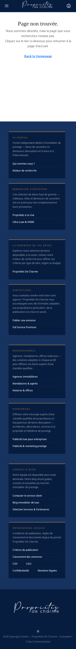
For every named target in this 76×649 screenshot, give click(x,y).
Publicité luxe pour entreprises (30, 439)
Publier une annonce (24, 320)
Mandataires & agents (25, 383)
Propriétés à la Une (23, 215)
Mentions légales (47, 570)
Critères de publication (25, 550)
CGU (28, 563)
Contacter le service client (27, 495)
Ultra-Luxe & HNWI (23, 222)
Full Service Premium (24, 327)
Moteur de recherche (24, 170)
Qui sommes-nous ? (24, 163)
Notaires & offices (23, 390)
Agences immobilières (25, 376)
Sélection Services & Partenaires (31, 509)
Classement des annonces (27, 557)
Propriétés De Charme (25, 271)
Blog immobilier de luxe (26, 502)
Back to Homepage (38, 56)
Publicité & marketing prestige (30, 446)
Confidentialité (21, 570)
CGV (15, 563)
